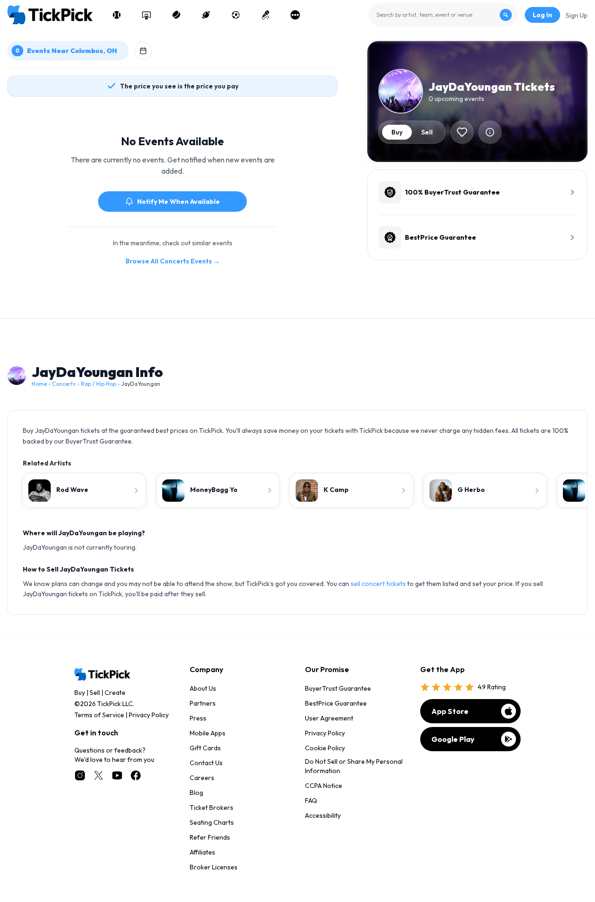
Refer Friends (210, 837)
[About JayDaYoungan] (490, 132)
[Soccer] (235, 15)
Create (115, 692)
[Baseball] (116, 15)
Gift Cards (205, 748)
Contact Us (206, 763)
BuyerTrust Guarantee (338, 688)
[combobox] (443, 15)
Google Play (453, 739)
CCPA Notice (323, 785)
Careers (202, 778)
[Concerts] (265, 15)
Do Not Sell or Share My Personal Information (354, 766)
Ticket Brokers (211, 807)
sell (427, 132)
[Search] (506, 15)
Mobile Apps (207, 733)
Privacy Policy (149, 715)
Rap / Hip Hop (98, 383)
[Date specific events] (143, 51)
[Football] (206, 15)
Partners (203, 703)
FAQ (311, 800)
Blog (196, 792)
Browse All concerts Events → (173, 261)
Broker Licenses (214, 867)
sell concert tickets (378, 583)
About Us (203, 688)
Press (198, 718)
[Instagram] (80, 775)
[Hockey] (176, 15)
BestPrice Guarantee (336, 703)
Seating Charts (212, 822)
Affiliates (202, 852)
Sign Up (577, 15)
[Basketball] (146, 15)
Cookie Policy (325, 748)
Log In (542, 15)
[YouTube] (117, 775)
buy (397, 132)
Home (39, 383)
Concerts (64, 383)
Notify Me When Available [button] (178, 201)
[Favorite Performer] (462, 132)
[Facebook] (135, 775)
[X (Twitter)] (98, 775)
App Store (450, 711)
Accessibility (323, 815)
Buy (79, 692)
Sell (95, 692)
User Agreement (329, 718)
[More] (295, 15)
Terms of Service (99, 715)
